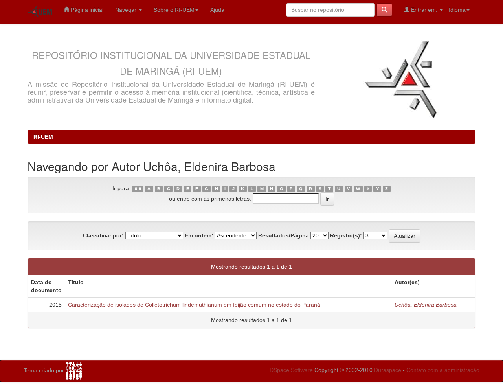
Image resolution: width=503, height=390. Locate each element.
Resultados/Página (283, 235)
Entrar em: (424, 10)
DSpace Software (291, 370)
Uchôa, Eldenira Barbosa (426, 305)
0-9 (138, 188)
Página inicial (86, 10)
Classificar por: (103, 235)
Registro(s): (346, 235)
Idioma (457, 10)
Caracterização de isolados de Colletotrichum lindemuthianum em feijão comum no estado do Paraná (194, 305)
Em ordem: (199, 235)
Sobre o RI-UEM (174, 10)
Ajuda (217, 10)
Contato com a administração (442, 370)
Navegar (126, 10)
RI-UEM (43, 137)
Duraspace (387, 370)
